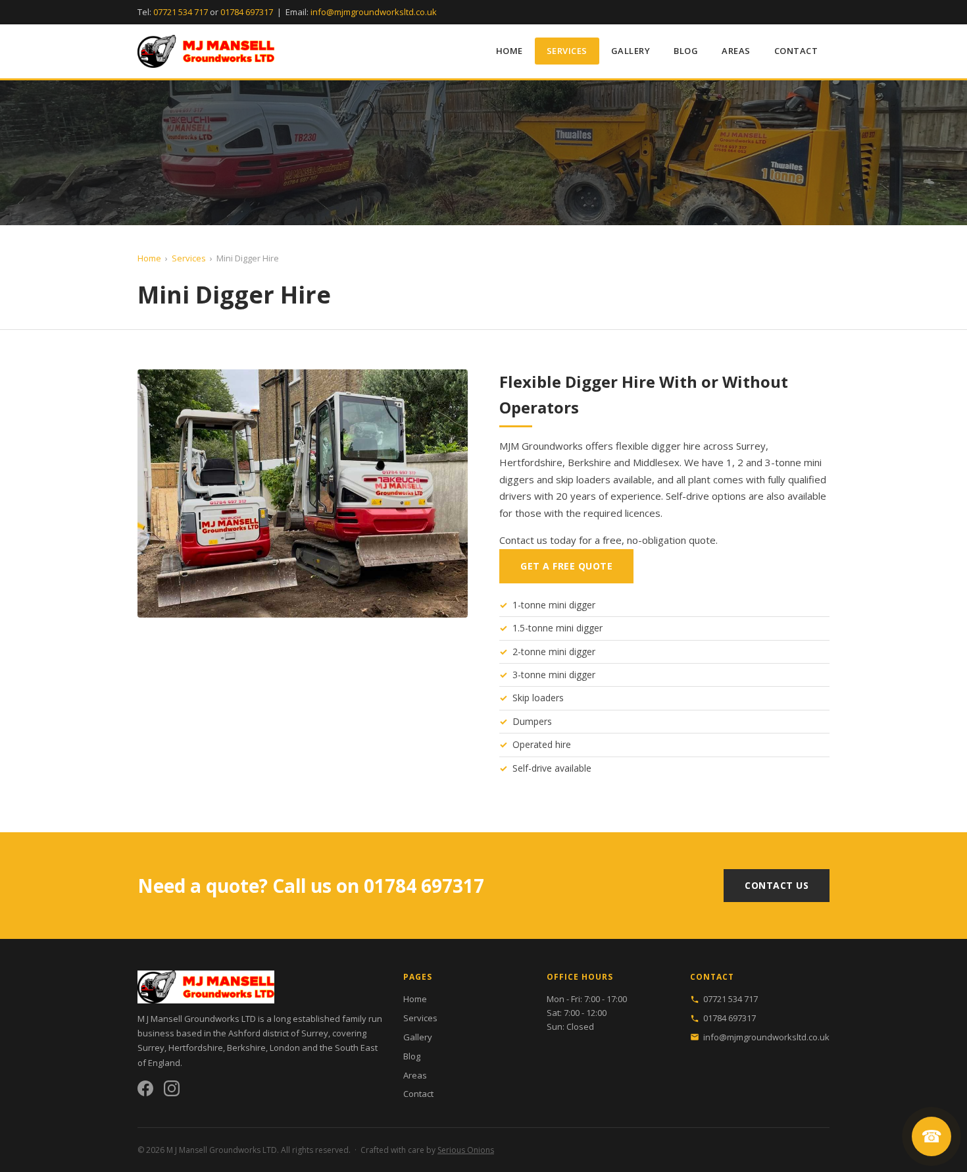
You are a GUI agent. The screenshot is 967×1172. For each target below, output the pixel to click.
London (285, 1047)
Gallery (631, 51)
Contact (796, 51)
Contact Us (776, 885)
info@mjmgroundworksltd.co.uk (373, 12)
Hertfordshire (195, 1047)
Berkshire (246, 1047)
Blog (686, 51)
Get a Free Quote (566, 566)
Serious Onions (465, 1150)
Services (567, 51)
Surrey (150, 1047)
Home (509, 51)
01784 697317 (246, 12)
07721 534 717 (180, 12)
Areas (736, 51)
